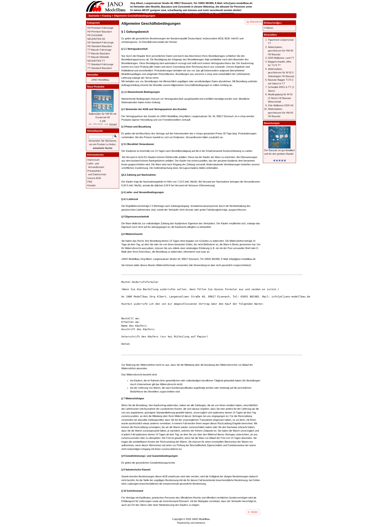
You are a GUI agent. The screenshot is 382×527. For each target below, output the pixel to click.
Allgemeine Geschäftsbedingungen (134, 15)
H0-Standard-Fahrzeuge (100, 42)
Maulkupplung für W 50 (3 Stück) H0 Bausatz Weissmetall (280, 98)
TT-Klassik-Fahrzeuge (99, 49)
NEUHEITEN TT (96, 60)
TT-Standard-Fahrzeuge (100, 64)
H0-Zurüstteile (95, 35)
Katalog (106, 15)
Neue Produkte (95, 86)
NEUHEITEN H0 (96, 39)
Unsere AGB (94, 178)
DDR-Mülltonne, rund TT (281, 58)
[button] (271, 22)
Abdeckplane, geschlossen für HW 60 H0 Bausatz (280, 113)
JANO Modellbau (100, 79)
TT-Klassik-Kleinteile (98, 57)
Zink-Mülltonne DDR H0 (280, 105)
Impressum (93, 159)
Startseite (93, 15)
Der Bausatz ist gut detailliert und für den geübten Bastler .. (279, 154)
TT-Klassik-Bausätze (98, 53)
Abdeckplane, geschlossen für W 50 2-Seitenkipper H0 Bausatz (281, 73)
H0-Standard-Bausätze (99, 46)
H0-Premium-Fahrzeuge (100, 28)
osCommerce (198, 522)
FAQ (89, 181)
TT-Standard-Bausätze (99, 68)
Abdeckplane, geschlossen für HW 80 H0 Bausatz (280, 51)
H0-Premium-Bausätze (99, 31)
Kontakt (91, 185)
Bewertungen (272, 123)
